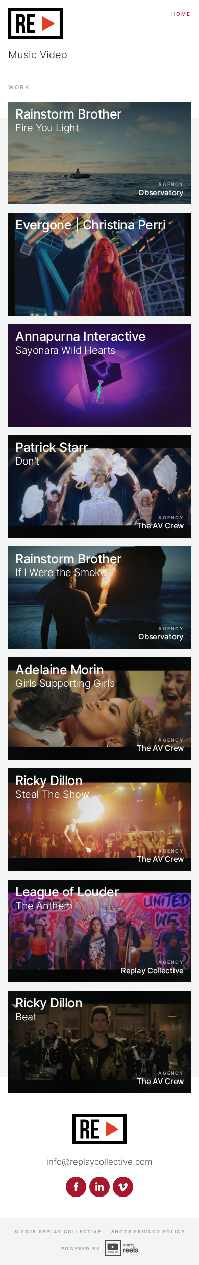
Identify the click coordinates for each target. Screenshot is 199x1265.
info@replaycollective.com (99, 1162)
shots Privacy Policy (148, 1231)
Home (181, 14)
